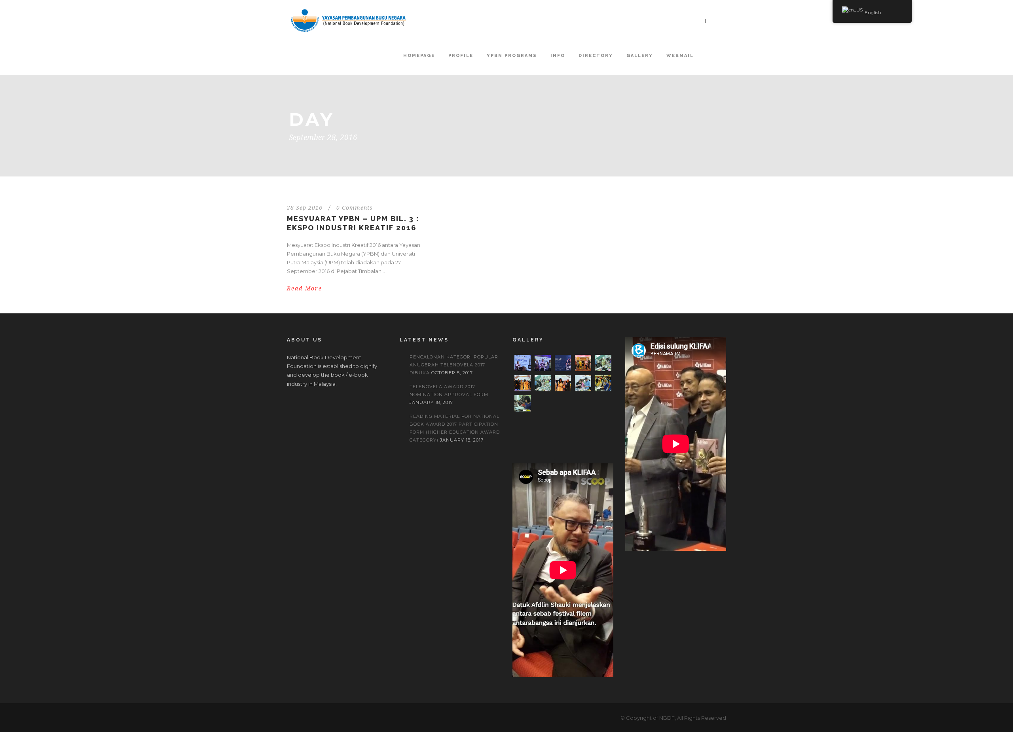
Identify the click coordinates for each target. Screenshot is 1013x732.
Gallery (639, 55)
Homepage (419, 55)
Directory (596, 55)
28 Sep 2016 (304, 208)
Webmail (680, 55)
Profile (460, 55)
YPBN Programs (512, 55)
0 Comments (354, 208)
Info (557, 55)
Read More (304, 288)
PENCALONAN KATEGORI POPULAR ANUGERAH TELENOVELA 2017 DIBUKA (454, 364)
